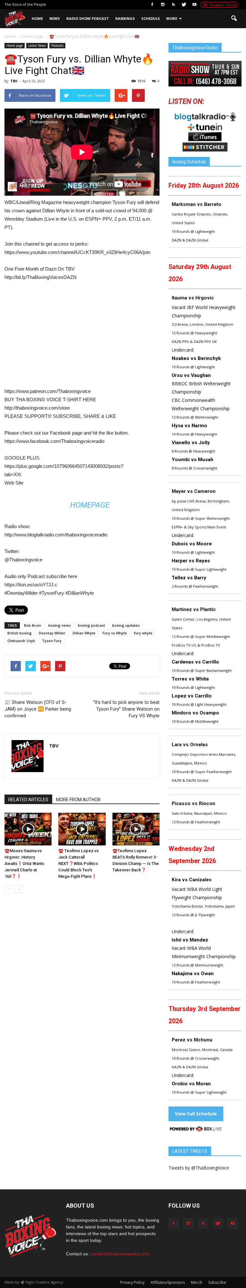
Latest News (37, 45)
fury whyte (143, 633)
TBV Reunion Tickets (219, 4)
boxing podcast (91, 625)
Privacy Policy (132, 1282)
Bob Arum (32, 625)
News (54, 18)
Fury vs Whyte (114, 633)
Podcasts (57, 45)
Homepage (90, 505)
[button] (234, 18)
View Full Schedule (196, 1114)
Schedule (150, 18)
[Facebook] (152, 4)
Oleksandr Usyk (21, 640)
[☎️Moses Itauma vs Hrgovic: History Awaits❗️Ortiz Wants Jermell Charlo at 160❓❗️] (28, 829)
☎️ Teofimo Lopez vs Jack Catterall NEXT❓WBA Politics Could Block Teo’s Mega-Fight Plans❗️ (78, 863)
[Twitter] (184, 4)
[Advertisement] (58, 337)
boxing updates (126, 625)
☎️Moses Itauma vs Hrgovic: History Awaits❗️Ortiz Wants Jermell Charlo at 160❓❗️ (24, 863)
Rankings (125, 18)
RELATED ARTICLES (28, 799)
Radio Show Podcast (87, 18)
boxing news (59, 625)
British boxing (19, 633)
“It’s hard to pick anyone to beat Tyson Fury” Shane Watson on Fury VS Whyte (126, 709)
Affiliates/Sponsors (168, 1282)
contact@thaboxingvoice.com (120, 1253)
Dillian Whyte (84, 633)
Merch (196, 1282)
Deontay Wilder (52, 633)
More (171, 18)
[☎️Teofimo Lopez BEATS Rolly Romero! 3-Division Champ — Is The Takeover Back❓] (136, 829)
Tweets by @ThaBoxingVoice (198, 1168)
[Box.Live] (195, 1130)
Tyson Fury (52, 640)
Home (37, 18)
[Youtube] (194, 4)
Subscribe (217, 1282)
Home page (14, 45)
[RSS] (173, 4)
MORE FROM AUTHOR (78, 799)
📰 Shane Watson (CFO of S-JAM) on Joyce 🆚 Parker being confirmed (37, 709)
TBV (13, 80)
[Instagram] (163, 4)
